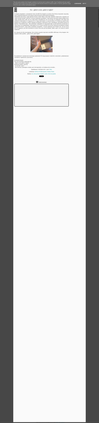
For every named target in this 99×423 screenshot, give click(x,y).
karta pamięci (37, 73)
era (32, 73)
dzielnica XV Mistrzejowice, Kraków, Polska (44, 71)
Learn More (77, 3)
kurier (46, 73)
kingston (42, 73)
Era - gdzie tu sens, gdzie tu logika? (41, 10)
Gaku (50, 69)
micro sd (50, 73)
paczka (54, 73)
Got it (84, 3)
